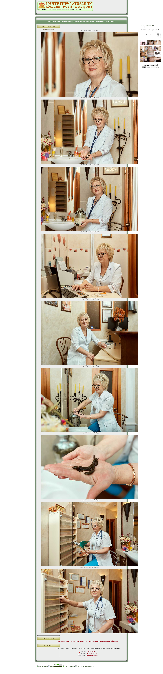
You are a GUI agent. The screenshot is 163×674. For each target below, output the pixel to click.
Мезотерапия (100, 21)
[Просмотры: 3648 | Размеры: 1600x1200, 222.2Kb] (150, 45)
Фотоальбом (149, 25)
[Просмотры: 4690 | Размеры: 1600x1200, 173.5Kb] (150, 62)
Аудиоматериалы (79, 21)
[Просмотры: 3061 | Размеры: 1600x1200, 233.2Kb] (143, 56)
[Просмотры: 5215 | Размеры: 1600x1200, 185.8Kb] (157, 45)
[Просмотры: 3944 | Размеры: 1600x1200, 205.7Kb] (150, 56)
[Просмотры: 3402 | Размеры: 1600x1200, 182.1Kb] (157, 56)
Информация (90, 21)
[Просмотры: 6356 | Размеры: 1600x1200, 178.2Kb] (157, 62)
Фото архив (56, 21)
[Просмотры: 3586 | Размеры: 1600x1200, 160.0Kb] (143, 45)
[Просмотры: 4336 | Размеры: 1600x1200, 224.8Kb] (150, 50)
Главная (49, 21)
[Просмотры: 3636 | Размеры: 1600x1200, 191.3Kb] (143, 50)
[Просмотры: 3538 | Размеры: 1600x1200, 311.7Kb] (143, 62)
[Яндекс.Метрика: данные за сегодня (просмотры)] (42, 666)
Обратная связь (110, 21)
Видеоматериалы (67, 21)
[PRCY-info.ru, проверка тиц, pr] (84, 666)
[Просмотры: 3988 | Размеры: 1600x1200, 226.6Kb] (157, 50)
